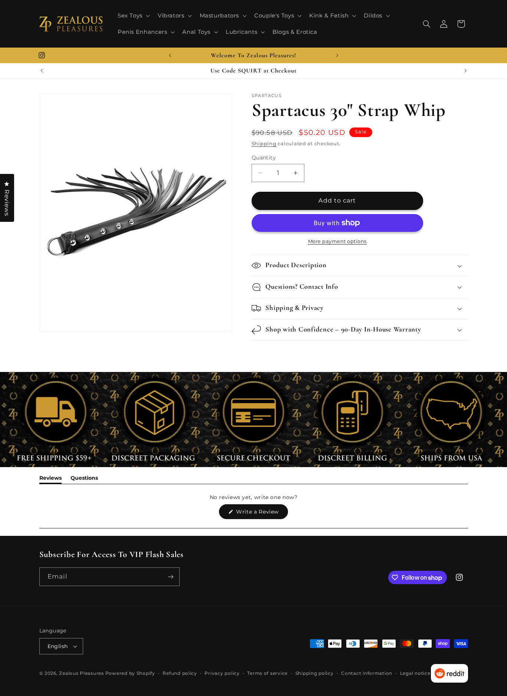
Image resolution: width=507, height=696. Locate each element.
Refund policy (180, 673)
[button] (133, 15)
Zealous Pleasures (82, 673)
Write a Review (261, 513)
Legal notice (415, 673)
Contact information (366, 673)
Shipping (264, 143)
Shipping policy (314, 673)
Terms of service (267, 673)
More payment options (337, 241)
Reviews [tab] (50, 479)
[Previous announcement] (170, 55)
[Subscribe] (170, 576)
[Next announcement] (337, 55)
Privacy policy (222, 673)
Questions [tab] (84, 479)
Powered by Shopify (130, 673)
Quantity (264, 158)
